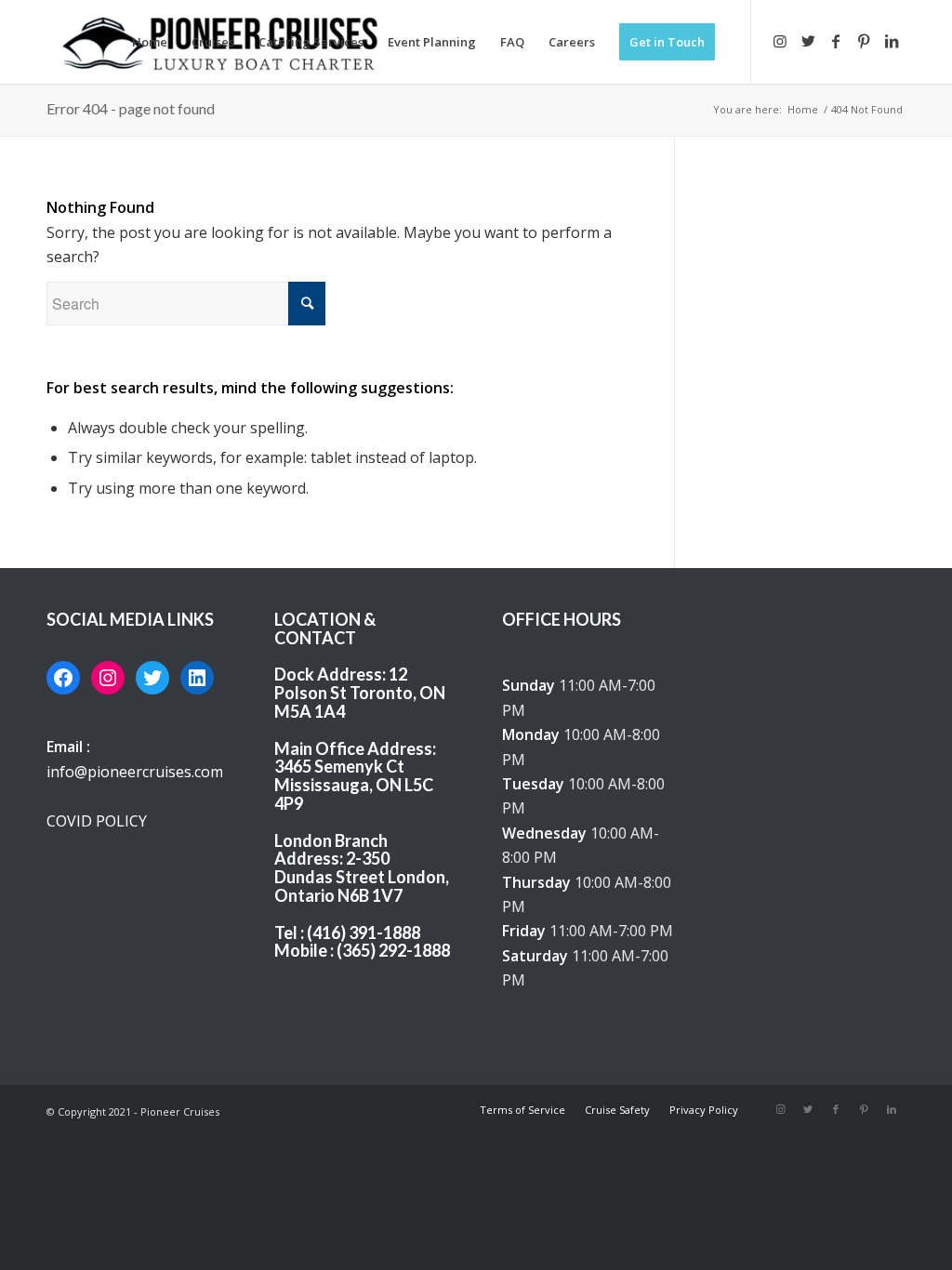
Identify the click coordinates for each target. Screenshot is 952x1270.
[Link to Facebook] (836, 41)
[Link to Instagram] (780, 41)
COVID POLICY (96, 821)
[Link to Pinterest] (864, 41)
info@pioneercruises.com (134, 771)
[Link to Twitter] (808, 41)
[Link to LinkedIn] (892, 41)
